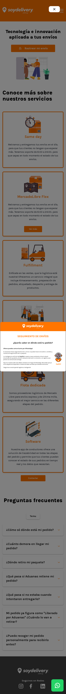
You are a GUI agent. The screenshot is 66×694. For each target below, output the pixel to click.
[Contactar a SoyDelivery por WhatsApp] (57, 685)
